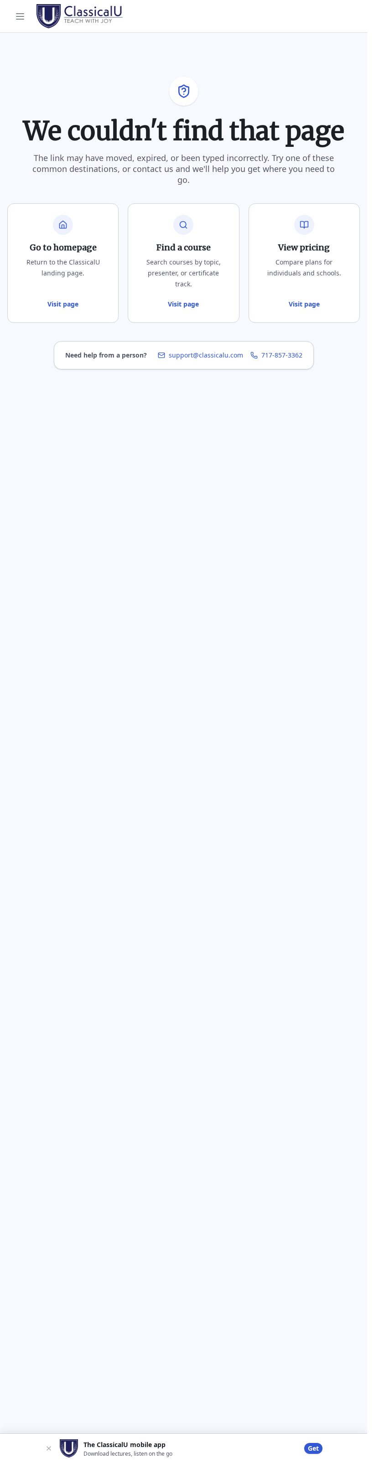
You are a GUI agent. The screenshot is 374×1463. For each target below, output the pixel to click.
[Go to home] (79, 16)
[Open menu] (20, 16)
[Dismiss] (48, 1448)
